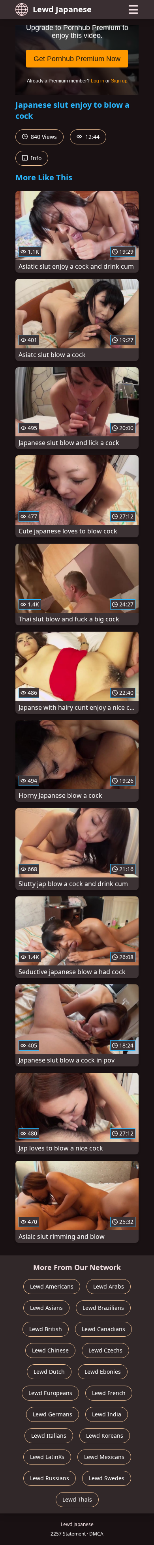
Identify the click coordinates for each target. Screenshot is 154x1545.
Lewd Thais (77, 1499)
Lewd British (45, 1329)
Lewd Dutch (49, 1371)
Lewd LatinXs (47, 1457)
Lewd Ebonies (103, 1371)
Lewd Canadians (103, 1329)
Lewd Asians (46, 1307)
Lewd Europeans (50, 1393)
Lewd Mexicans (104, 1457)
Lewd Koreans (104, 1435)
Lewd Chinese (50, 1350)
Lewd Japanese (62, 9)
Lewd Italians (48, 1435)
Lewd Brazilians (103, 1307)
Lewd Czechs (105, 1350)
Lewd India (106, 1414)
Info (35, 158)
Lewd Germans (52, 1414)
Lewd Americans (51, 1286)
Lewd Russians (49, 1478)
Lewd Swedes (106, 1478)
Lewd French (109, 1393)
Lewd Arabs (108, 1286)
